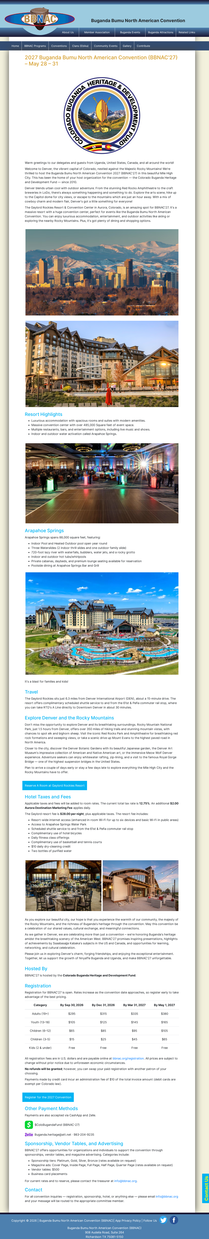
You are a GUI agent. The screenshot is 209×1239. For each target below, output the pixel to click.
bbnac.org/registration (128, 1058)
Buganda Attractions (160, 32)
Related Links (187, 32)
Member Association (97, 32)
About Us (68, 32)
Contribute (143, 46)
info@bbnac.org (125, 1181)
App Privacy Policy (128, 1220)
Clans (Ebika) (80, 46)
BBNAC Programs (35, 46)
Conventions (59, 46)
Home (15, 46)
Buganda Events (130, 32)
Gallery (127, 46)
